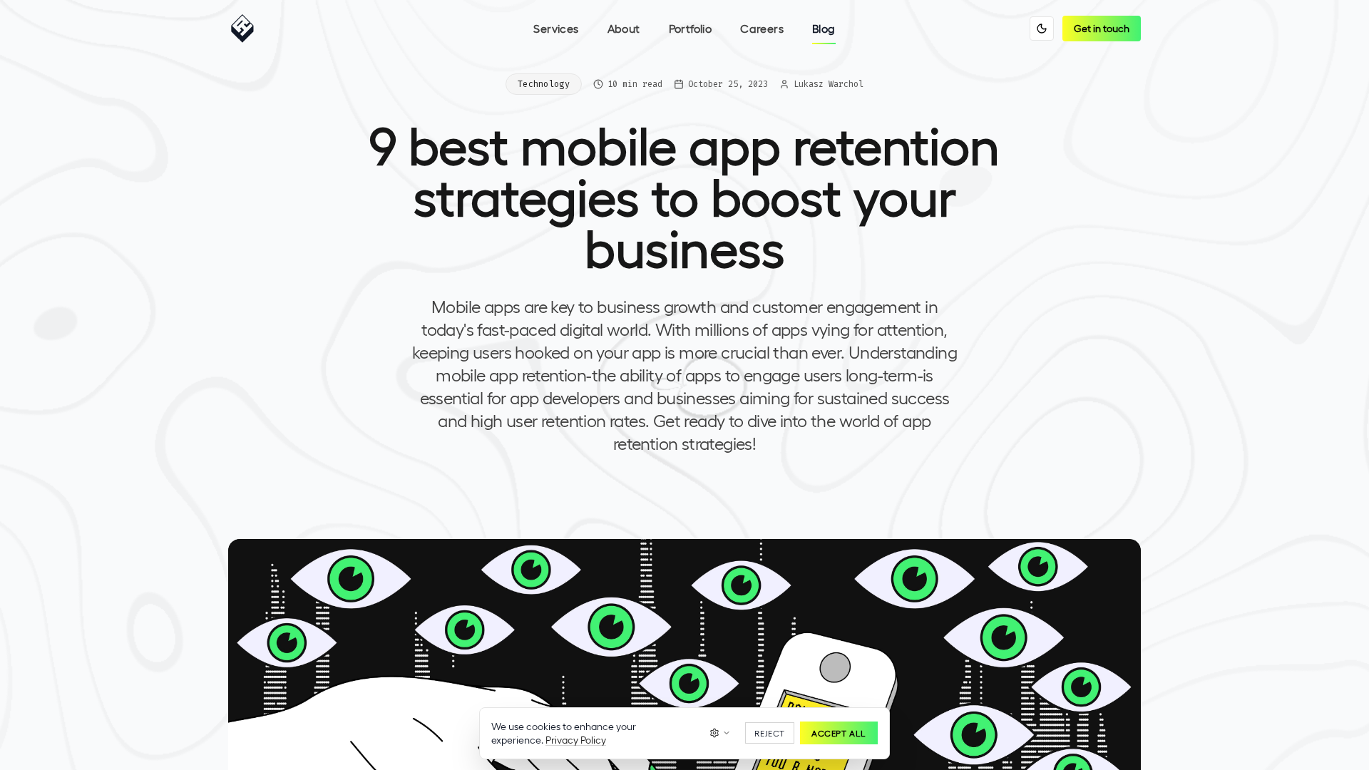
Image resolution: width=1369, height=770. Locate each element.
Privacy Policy (575, 740)
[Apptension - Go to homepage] (246, 28)
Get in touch (1101, 28)
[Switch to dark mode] (1042, 28)
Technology (544, 84)
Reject (769, 733)
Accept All (838, 733)
